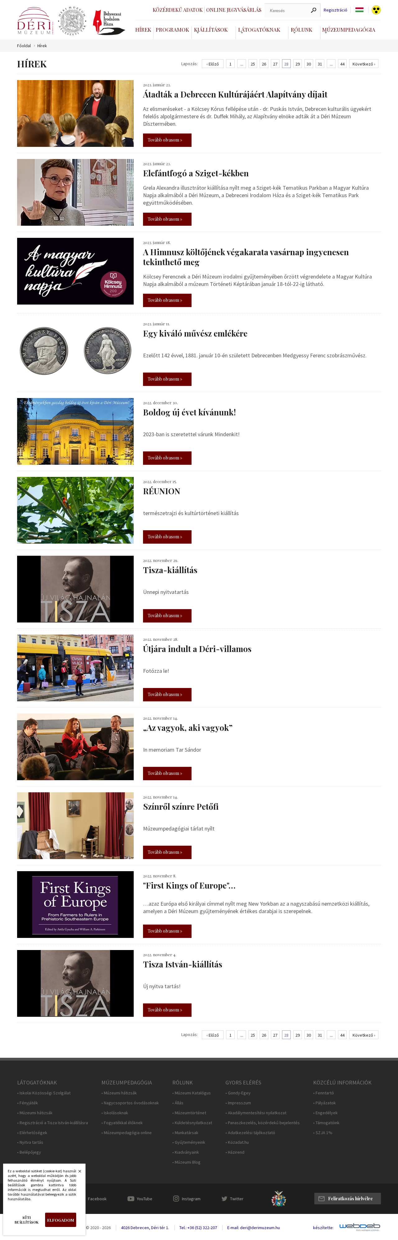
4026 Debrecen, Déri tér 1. (145, 1227)
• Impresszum (238, 1103)
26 (264, 64)
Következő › (364, 64)
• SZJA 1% (322, 1132)
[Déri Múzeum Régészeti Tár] (72, 21)
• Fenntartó (323, 1093)
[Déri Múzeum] (35, 21)
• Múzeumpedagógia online (126, 1132)
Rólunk (301, 29)
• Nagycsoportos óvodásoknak (130, 1103)
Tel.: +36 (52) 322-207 (198, 1227)
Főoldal (24, 45)
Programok (172, 29)
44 (342, 64)
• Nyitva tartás (30, 1142)
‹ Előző (212, 64)
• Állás (177, 1103)
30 (309, 64)
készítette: (323, 1227)
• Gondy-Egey (238, 1093)
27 (275, 64)
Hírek (143, 29)
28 (286, 64)
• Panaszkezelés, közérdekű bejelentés (262, 1122)
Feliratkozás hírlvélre (350, 1199)
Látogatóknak (259, 29)
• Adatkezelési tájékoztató (250, 1132)
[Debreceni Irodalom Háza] (109, 22)
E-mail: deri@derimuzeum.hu (253, 1227)
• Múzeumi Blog (186, 1162)
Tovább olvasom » (165, 140)
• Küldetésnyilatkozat (192, 1122)
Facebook (97, 1199)
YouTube (144, 1199)
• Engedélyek (325, 1113)
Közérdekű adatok (178, 10)
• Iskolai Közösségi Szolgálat (44, 1093)
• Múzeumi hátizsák (35, 1113)
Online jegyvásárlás (233, 10)
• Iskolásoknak (114, 1113)
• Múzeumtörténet (189, 1113)
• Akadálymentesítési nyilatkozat (255, 1113)
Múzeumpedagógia (348, 29)
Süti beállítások (27, 1219)
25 (253, 64)
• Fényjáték (27, 1103)
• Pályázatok (324, 1103)
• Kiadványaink (185, 1152)
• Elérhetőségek (32, 1132)
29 (297, 64)
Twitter (236, 1199)
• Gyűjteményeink (188, 1142)
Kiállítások (211, 29)
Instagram (191, 1199)
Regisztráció (335, 10)
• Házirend (234, 1152)
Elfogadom (60, 1220)
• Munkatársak (185, 1132)
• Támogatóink (326, 1122)
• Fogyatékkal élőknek (122, 1122)
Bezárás (76, 1173)
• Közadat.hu (237, 1142)
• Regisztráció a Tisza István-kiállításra (52, 1122)
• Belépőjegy (29, 1152)
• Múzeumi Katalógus (191, 1093)
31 (320, 64)
